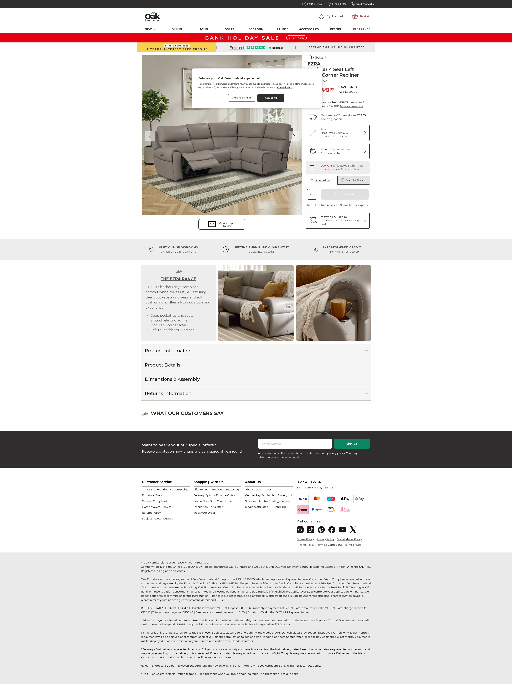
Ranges (282, 29)
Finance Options (227, 495)
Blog (236, 489)
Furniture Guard (152, 495)
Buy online (322, 180)
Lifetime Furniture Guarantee (213, 489)
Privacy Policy (325, 539)
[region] (257, 88)
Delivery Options (204, 495)
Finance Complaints (176, 489)
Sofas (229, 29)
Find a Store (201, 501)
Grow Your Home (221, 501)
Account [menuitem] (335, 16)
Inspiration (201, 506)
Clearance (361, 29)
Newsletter (215, 506)
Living (203, 29)
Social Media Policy (349, 539)
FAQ (159, 489)
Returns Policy (151, 512)
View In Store (354, 180)
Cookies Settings (242, 97)
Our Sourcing (277, 506)
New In (150, 29)
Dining (177, 29)
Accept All (271, 98)
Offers (335, 29)
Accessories (309, 29)
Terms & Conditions (329, 544)
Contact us (149, 489)
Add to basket (345, 194)
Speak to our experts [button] (354, 205)
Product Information (168, 351)
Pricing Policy (305, 544)
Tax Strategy (272, 501)
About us (251, 489)
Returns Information (168, 393)
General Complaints (155, 501)
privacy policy (336, 453)
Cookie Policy (305, 539)
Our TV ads (264, 489)
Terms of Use (353, 544)
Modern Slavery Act (279, 495)
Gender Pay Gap (255, 495)
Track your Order (204, 512)
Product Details (162, 365)
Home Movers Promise (156, 506)
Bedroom (256, 29)
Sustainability (254, 501)
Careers (285, 501)
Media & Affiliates (256, 506)
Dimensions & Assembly (172, 379)
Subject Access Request (157, 518)
